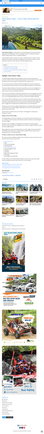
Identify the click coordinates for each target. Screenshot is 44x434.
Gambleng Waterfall (8, 141)
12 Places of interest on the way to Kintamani (8, 216)
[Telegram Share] (39, 179)
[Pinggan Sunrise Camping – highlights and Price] (22, 210)
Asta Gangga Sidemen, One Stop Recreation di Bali (11, 167)
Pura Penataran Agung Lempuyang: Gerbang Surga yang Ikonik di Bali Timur (27, 0)
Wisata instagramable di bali (7, 410)
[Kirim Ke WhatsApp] (41, 179)
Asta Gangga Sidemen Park (10, 147)
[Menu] (3, 3)
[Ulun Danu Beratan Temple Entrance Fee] (8, 199)
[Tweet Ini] (34, 179)
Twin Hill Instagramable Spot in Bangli (21, 193)
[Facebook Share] (32, 179)
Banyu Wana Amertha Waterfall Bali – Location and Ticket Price (35, 204)
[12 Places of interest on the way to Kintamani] (8, 210)
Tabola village (17, 175)
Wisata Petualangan (6, 413)
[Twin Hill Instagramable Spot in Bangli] (22, 187)
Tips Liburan (4, 407)
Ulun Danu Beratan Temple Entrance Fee (7, 204)
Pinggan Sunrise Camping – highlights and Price (21, 216)
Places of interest (5, 17)
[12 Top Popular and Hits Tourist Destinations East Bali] (36, 187)
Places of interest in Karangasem (8, 175)
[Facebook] (20, 428)
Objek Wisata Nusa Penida (7, 402)
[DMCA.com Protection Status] (7, 417)
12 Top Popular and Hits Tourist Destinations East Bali (35, 193)
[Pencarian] (41, 3)
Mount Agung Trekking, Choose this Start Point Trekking (12, 164)
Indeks (3, 227)
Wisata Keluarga (5, 412)
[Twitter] (22, 428)
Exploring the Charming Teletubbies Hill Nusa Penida (7, 193)
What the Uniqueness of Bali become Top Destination (21, 204)
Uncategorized (5, 409)
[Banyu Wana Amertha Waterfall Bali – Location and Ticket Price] (36, 199)
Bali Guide (6, 22)
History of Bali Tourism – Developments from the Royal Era (13, 225)
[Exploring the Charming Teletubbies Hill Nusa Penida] (8, 187)
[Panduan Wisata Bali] (8, 3)
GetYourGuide (10, 172)
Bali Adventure (5, 399)
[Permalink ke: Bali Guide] (3, 22)
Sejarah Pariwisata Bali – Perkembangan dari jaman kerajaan (13, 228)
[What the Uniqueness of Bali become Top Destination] (22, 199)
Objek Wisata (4, 400)
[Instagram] (24, 428)
